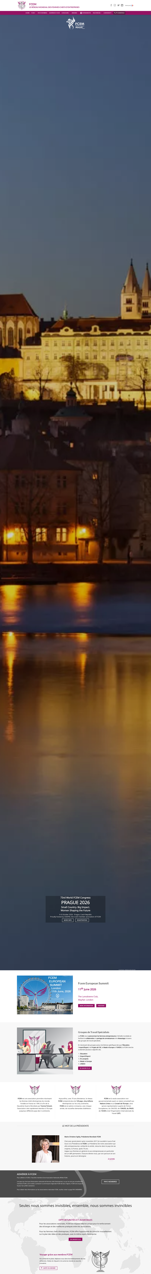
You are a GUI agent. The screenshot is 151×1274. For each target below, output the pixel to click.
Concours (65, 13)
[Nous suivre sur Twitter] (118, 5)
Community (107, 13)
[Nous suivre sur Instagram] (115, 5)
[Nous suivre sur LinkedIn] (122, 5)
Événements (87, 13)
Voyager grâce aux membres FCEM (56, 1254)
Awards (74, 13)
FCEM (33, 13)
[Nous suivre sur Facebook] (111, 5)
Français (128, 5)
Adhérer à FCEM (54, 13)
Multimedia (97, 13)
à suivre (111, 1159)
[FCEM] (22, 5)
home (27, 13)
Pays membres (42, 13)
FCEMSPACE (120, 13)
